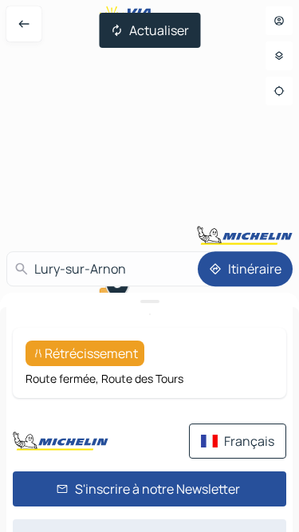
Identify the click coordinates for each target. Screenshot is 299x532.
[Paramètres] (279, 55)
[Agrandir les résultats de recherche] (149, 301)
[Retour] (23, 23)
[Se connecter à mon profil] (279, 20)
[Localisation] (279, 91)
